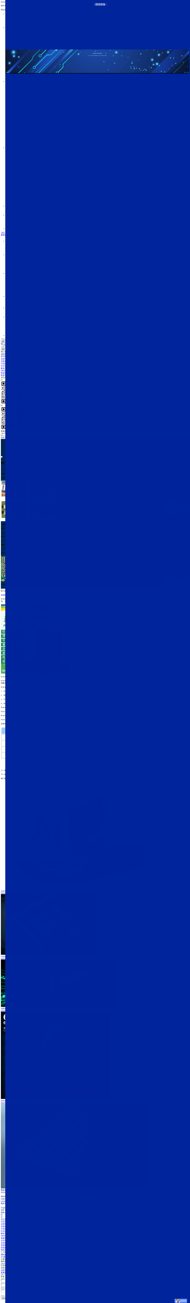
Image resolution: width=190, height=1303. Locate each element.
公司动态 (4, 1240)
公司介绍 (4, 1221)
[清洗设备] (28, 44)
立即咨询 (4, 1270)
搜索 (3, 342)
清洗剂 (3, 354)
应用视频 (4, 1245)
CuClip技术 (5, 1201)
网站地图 (4, 1254)
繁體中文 (4, 235)
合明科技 (4, 469)
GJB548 (4, 1199)
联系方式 (4, 375)
